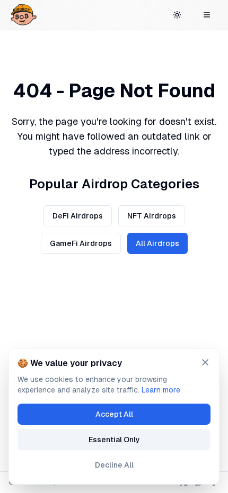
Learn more (161, 390)
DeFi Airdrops (77, 216)
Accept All (114, 414)
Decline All (114, 465)
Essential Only (114, 439)
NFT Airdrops (151, 216)
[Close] (205, 362)
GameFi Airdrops (81, 243)
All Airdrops (157, 243)
